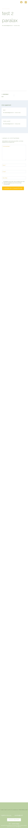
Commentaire (6, 146)
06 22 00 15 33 (12, 826)
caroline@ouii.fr (18, 815)
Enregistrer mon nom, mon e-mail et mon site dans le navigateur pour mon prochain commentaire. (14, 183)
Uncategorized (6, 8)
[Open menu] (14, 2)
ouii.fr (8, 826)
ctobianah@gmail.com (8, 25)
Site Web (5, 178)
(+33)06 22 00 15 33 (6, 815)
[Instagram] (26, 2)
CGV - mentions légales (14, 823)
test (5, 95)
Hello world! (6, 121)
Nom (4, 165)
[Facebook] (21, 2)
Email (4, 171)
